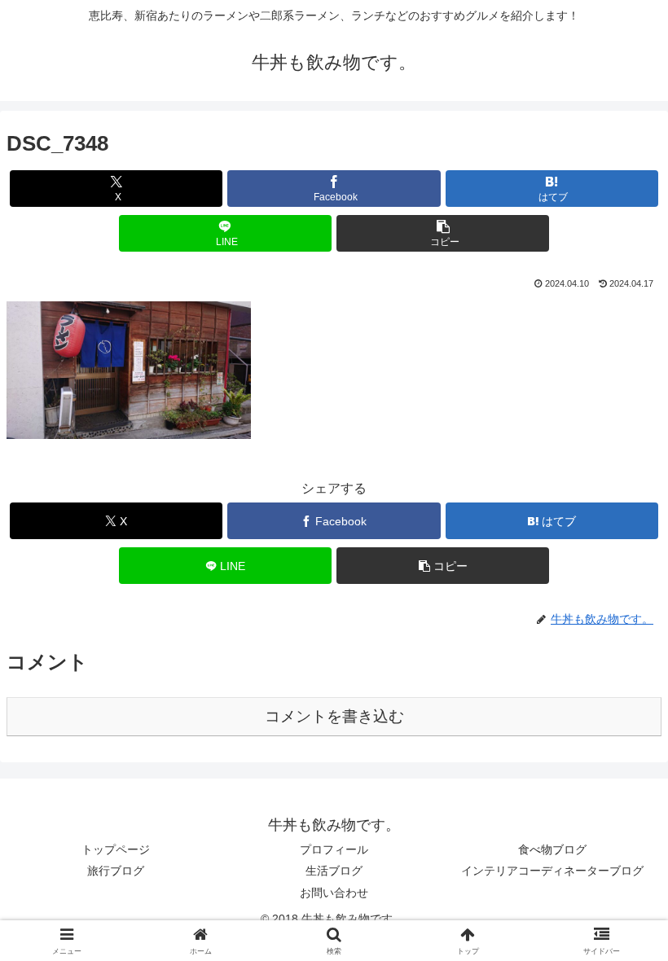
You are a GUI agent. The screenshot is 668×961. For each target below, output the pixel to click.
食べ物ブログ (552, 849)
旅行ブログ (115, 870)
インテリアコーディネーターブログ (552, 870)
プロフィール (334, 849)
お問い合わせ (334, 892)
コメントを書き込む (334, 716)
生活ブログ (334, 870)
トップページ (115, 849)
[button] (442, 233)
